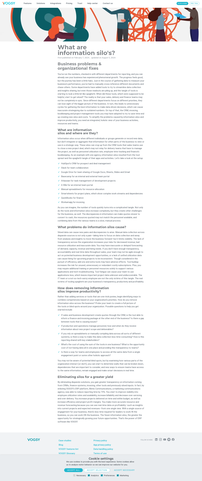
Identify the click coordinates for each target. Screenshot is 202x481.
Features (28, 3)
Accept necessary (124, 470)
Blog (61, 444)
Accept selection (97, 470)
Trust (79, 3)
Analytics (95, 475)
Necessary (81, 475)
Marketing (124, 475)
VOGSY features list (68, 449)
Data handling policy (103, 449)
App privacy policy (102, 444)
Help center (92, 3)
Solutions (41, 3)
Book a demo (182, 3)
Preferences (109, 475)
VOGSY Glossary (67, 453)
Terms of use (100, 453)
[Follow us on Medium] (169, 440)
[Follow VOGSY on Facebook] (173, 440)
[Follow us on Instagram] (160, 440)
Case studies (65, 440)
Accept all (73, 470)
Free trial (194, 3)
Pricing (69, 3)
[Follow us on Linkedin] (156, 440)
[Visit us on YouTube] (165, 440)
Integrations (55, 3)
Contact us (108, 3)
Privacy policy (100, 440)
